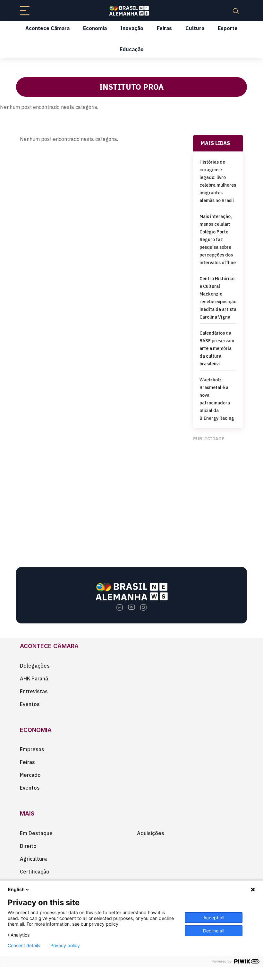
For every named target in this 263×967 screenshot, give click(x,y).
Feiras (164, 28)
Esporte (228, 28)
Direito (28, 846)
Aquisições (150, 833)
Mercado (30, 775)
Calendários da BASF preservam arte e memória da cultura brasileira (216, 348)
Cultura (194, 28)
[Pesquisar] (235, 10)
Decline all (213, 930)
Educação (132, 49)
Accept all (213, 917)
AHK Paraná (34, 678)
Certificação (34, 871)
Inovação (131, 28)
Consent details (24, 945)
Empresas (32, 749)
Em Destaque (36, 833)
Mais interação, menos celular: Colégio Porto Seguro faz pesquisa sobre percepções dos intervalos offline (217, 239)
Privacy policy (65, 945)
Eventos (30, 704)
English (16, 889)
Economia (95, 28)
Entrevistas (34, 691)
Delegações (35, 665)
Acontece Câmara (47, 28)
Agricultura (33, 859)
